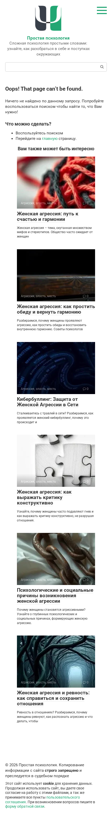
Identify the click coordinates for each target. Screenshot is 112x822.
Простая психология (48, 38)
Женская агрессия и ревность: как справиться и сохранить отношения (53, 698)
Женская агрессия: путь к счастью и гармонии (47, 216)
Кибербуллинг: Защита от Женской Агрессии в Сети (47, 402)
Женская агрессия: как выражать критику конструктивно (44, 497)
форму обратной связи (24, 806)
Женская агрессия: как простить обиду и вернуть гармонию (56, 309)
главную (50, 138)
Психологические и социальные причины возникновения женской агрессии (55, 595)
